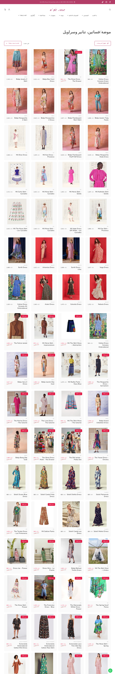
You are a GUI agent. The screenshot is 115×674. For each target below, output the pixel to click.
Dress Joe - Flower (20, 568)
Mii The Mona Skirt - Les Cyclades (20, 230)
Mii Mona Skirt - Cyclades (48, 193)
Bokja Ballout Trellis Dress (76, 569)
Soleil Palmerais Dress (102, 495)
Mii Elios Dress (21, 155)
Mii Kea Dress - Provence (48, 156)
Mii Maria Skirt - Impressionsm (48, 344)
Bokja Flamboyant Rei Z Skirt (74, 119)
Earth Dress (22, 267)
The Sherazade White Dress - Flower (75, 607)
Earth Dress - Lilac (76, 268)
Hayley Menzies (77, 641)
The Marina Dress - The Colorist (20, 422)
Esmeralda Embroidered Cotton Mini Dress (20, 646)
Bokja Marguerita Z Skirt (20, 119)
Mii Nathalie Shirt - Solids (101, 193)
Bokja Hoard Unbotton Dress (102, 422)
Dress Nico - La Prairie (48, 569)
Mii (80, 77)
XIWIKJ (106, 77)
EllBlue (106, 492)
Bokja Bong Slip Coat (21, 458)
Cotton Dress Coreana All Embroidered (22, 306)
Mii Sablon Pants (48, 531)
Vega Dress (104, 267)
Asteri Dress (49, 304)
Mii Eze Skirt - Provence (103, 230)
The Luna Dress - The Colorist (47, 422)
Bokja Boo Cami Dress (48, 80)
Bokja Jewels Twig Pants (102, 119)
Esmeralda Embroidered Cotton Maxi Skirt (47, 646)
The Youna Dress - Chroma (102, 458)
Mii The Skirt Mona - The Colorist (74, 422)
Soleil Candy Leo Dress (75, 532)
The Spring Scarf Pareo (102, 606)
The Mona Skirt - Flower (21, 606)
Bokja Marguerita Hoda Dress (102, 156)
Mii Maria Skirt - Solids (75, 193)
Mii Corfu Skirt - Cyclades (21, 193)
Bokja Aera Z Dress (22, 383)
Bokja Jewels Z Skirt (21, 80)
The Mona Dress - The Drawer (74, 80)
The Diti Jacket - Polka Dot (75, 458)
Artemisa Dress (48, 267)
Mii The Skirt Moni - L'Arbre (101, 569)
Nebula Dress (103, 304)
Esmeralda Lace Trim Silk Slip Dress (75, 646)
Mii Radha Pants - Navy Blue (74, 383)
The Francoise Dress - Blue (49, 606)
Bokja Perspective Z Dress (47, 119)
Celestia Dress (75, 304)
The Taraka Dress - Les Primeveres (20, 532)
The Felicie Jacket (20, 343)
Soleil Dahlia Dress (74, 494)
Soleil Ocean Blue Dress (20, 495)
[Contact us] (110, 671)
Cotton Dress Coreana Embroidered (104, 345)
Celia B (106, 265)
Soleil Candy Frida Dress (47, 495)
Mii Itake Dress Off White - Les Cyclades (75, 231)
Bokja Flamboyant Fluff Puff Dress (74, 156)
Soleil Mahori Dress (101, 531)
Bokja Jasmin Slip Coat (47, 383)
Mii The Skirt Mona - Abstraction (74, 344)
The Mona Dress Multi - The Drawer (47, 458)
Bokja (52, 77)
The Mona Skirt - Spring (102, 645)
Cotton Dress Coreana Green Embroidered (102, 81)
